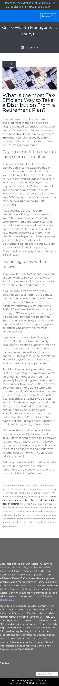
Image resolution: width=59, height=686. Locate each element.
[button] (48, 16)
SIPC (49, 567)
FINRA (42, 567)
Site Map (5, 663)
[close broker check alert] (54, 3)
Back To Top (45, 674)
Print (9, 64)
